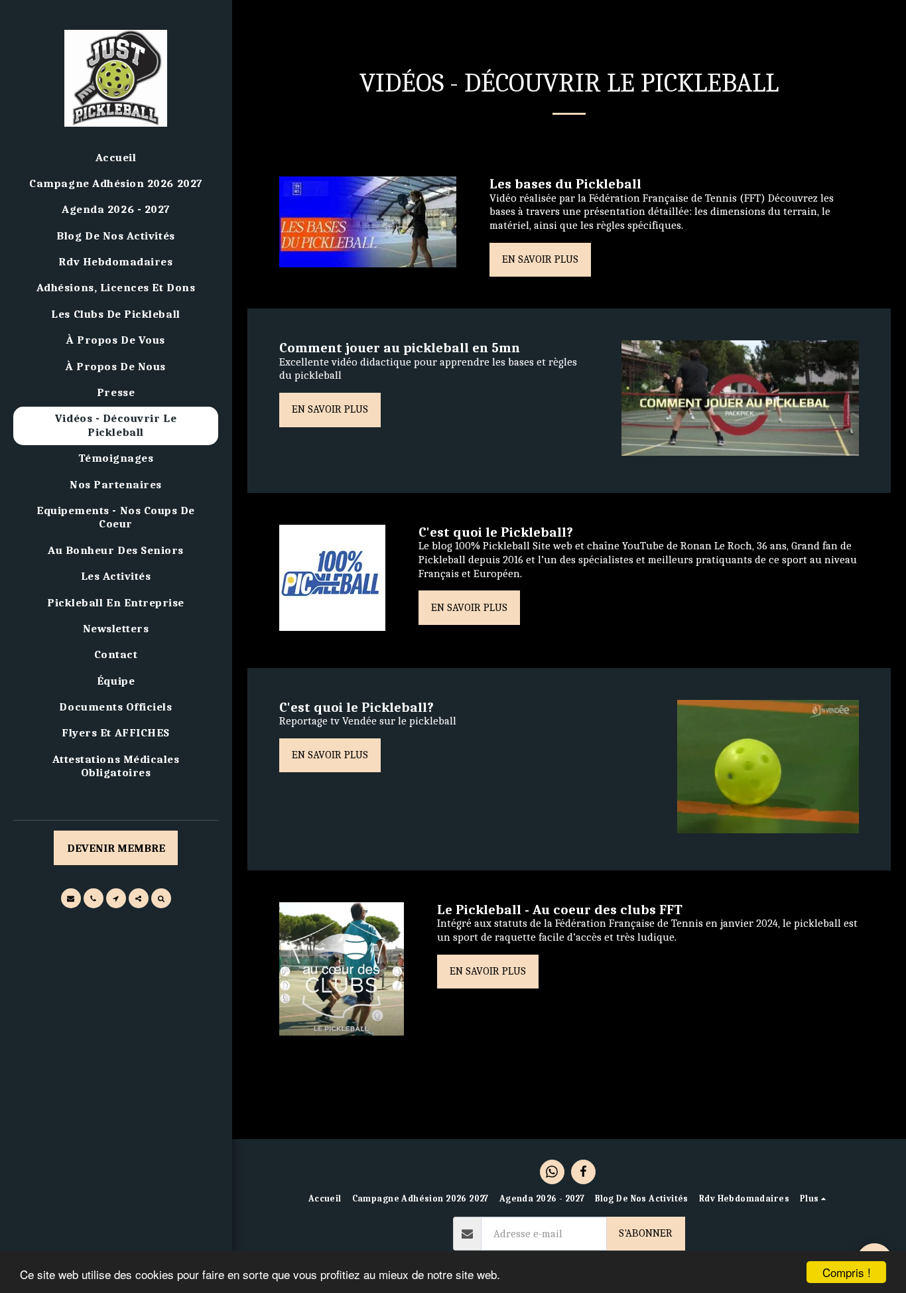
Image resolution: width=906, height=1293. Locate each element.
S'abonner (646, 1233)
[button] (71, 898)
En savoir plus (540, 259)
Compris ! (846, 1272)
